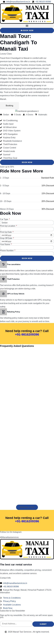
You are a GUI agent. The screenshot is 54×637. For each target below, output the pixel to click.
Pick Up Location (8, 226)
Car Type (4, 219)
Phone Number (7, 251)
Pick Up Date (6, 232)
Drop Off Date (6, 238)
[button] (27, 26)
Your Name (5, 244)
